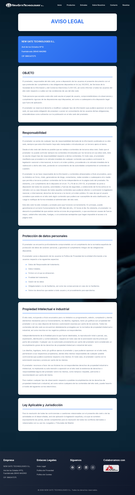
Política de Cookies (44, 474)
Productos (71, 5)
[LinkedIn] (86, 467)
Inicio (59, 5)
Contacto (113, 5)
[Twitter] (79, 467)
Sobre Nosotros (98, 5)
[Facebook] (72, 467)
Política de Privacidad (45, 470)
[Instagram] (92, 467)
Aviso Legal (41, 466)
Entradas (83, 5)
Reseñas (126, 5)
